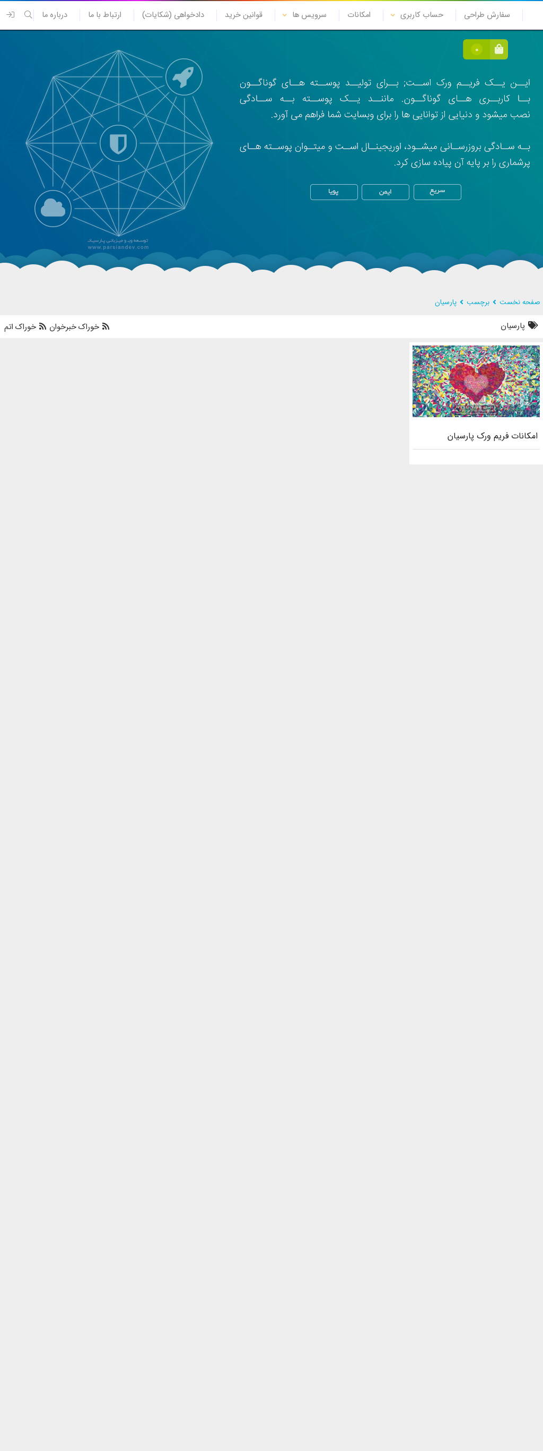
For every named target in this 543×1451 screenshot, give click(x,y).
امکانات (359, 15)
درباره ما (54, 15)
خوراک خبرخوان (74, 327)
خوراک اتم (21, 327)
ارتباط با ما (104, 15)
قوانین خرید (243, 15)
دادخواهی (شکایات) (173, 15)
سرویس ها (309, 15)
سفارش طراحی (487, 15)
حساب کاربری (421, 15)
